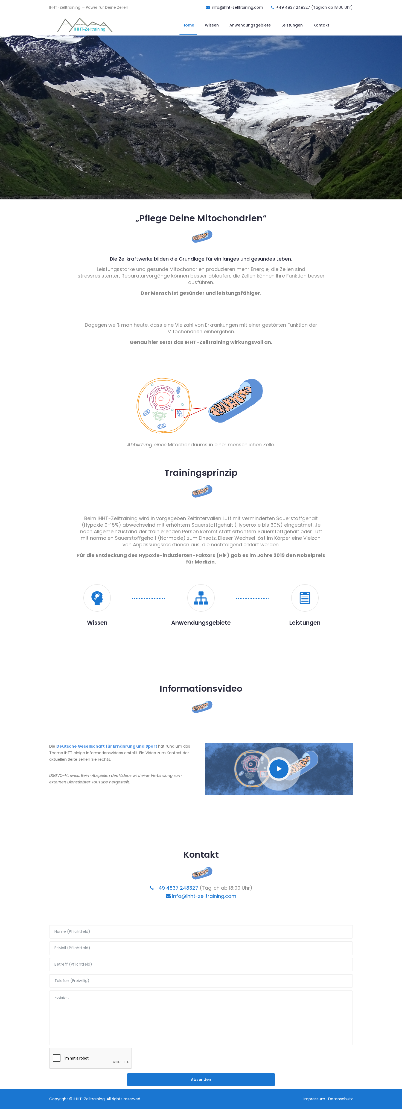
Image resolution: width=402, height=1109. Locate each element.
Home (188, 25)
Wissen (212, 25)
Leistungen (292, 25)
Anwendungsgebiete (250, 25)
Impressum (314, 1099)
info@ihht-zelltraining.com (203, 896)
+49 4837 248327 (176, 887)
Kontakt (321, 25)
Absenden (201, 1079)
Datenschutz (340, 1099)
